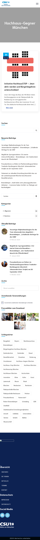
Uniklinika (15, 414)
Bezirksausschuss (29, 341)
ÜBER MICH (4, 472)
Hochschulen (25, 373)
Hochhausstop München (11, 369)
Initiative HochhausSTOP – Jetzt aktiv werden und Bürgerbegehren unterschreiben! (19, 86)
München (6, 385)
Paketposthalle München (11, 389)
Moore (17, 381)
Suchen (4, 123)
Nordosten (28, 385)
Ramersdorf (22, 397)
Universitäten (27, 414)
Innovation (6, 377)
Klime (16, 377)
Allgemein (20, 211)
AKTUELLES (4, 481)
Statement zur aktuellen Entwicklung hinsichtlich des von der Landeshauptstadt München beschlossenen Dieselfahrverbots (19, 175)
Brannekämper (8, 345)
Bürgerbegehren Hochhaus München (14, 349)
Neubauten (17, 385)
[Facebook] (2, 515)
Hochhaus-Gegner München (25, 361)
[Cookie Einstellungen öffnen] (3, 537)
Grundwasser (7, 361)
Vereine (5, 418)
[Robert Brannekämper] (5, 3)
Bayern (17, 341)
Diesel (30, 353)
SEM (34, 401)
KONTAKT (4, 490)
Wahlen (24, 418)
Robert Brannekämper (10, 401)
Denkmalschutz (8, 353)
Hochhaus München (30, 365)
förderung (32, 357)
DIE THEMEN (5, 476)
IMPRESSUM (5, 500)
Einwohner (22, 357)
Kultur (24, 377)
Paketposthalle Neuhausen (11, 393)
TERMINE (4, 485)
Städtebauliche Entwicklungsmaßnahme (16, 409)
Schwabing (25, 401)
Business (20, 216)
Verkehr (15, 418)
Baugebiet (6, 341)
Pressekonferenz (8, 397)
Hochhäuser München (10, 373)
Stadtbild (6, 405)
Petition (27, 393)
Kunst (32, 377)
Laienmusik (6, 381)
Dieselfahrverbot (8, 357)
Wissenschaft (7, 422)
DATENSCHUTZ (6, 504)
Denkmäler (20, 353)
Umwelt (5, 414)
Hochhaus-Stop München (11, 365)
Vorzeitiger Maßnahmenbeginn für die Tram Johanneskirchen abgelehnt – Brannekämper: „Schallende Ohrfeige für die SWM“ (19, 147)
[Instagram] (7, 515)
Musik (25, 381)
